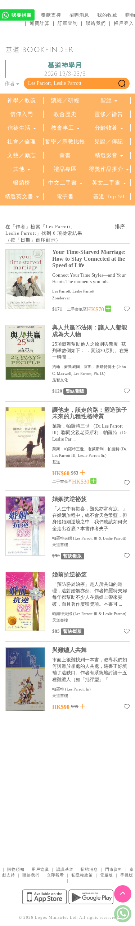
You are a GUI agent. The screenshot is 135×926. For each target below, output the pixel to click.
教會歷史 (65, 114)
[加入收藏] (127, 310)
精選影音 (106, 155)
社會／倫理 (21, 141)
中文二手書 (63, 183)
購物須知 (15, 869)
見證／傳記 (108, 141)
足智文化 (60, 380)
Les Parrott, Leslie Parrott (73, 291)
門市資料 (113, 869)
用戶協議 (40, 869)
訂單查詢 (68, 23)
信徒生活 (19, 128)
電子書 (65, 196)
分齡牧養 (106, 128)
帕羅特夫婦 (62, 538)
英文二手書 (107, 183)
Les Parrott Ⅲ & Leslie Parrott (100, 538)
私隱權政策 (82, 875)
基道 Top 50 (109, 196)
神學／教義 (21, 100)
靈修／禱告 (108, 114)
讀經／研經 (65, 100)
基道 (56, 462)
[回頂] (122, 894)
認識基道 (64, 869)
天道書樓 (60, 544)
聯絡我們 (96, 23)
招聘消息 (79, 15)
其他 (19, 169)
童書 (65, 155)
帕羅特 (58, 689)
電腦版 (106, 875)
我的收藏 (107, 15)
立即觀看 (55, 875)
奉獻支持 (51, 15)
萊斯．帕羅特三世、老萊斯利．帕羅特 (86, 449)
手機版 (126, 875)
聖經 (106, 100)
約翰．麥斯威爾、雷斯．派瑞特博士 (84, 366)
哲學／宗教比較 (65, 141)
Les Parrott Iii (78, 689)
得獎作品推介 (106, 169)
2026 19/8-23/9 (65, 69)
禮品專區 (65, 169)
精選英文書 (20, 196)
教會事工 (62, 128)
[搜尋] (122, 83)
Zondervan (61, 298)
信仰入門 (21, 114)
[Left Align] (108, 309)
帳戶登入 (124, 23)
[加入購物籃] (83, 473)
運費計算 (40, 23)
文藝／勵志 (21, 155)
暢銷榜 (21, 183)
